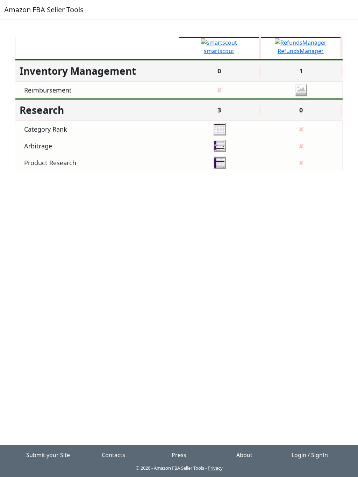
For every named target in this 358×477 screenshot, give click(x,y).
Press (179, 455)
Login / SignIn (310, 455)
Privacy (215, 468)
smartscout (219, 51)
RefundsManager (301, 51)
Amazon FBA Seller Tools (44, 9)
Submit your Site (48, 455)
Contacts (113, 455)
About (244, 455)
